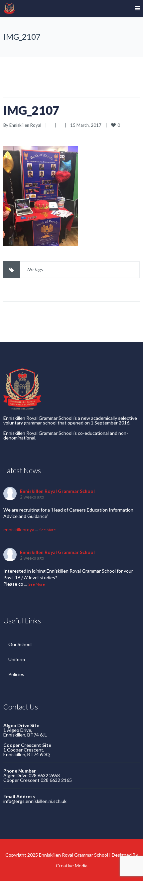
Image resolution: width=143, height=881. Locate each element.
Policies (16, 674)
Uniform (16, 659)
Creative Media (71, 865)
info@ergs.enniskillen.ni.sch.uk (35, 801)
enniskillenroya (18, 529)
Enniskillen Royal (25, 125)
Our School (20, 644)
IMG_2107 (31, 110)
